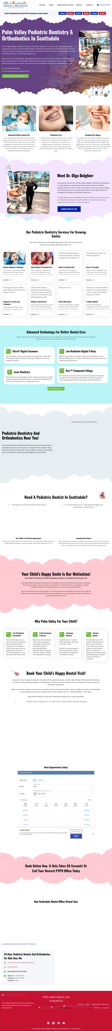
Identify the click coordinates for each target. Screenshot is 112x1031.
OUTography (5, 944)
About (88, 1004)
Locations (105, 1008)
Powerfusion (32, 944)
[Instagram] (53, 1023)
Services (81, 1004)
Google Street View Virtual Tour (17, 944)
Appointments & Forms (65, 5)
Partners (97, 1008)
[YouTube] (63, 1023)
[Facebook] (48, 1023)
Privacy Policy (75, 1029)
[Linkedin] (58, 1023)
